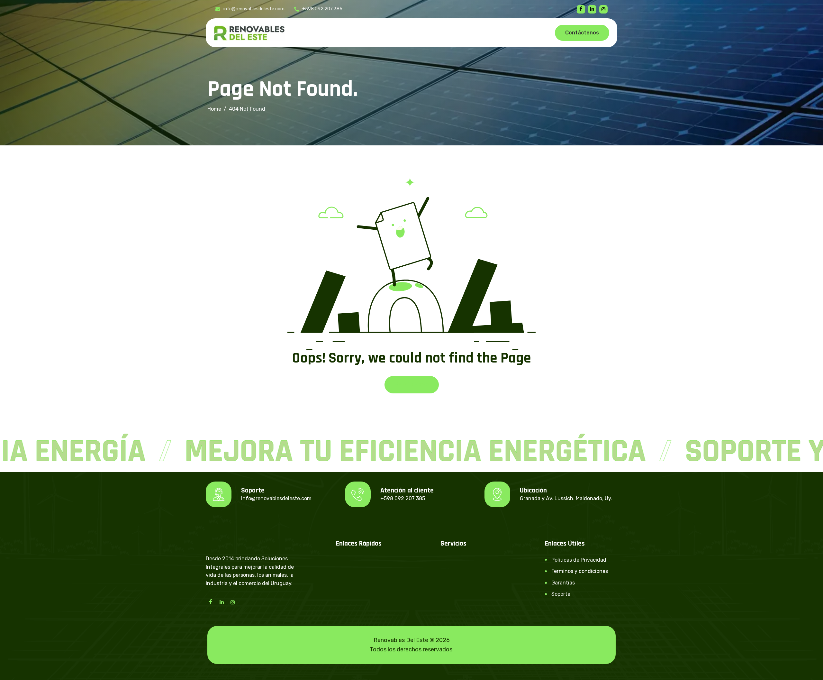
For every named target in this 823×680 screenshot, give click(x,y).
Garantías (563, 583)
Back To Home (412, 384)
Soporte (560, 594)
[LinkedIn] (221, 602)
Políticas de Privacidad (578, 560)
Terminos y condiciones (579, 571)
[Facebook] (581, 9)
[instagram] (603, 9)
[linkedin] (592, 9)
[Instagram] (232, 602)
